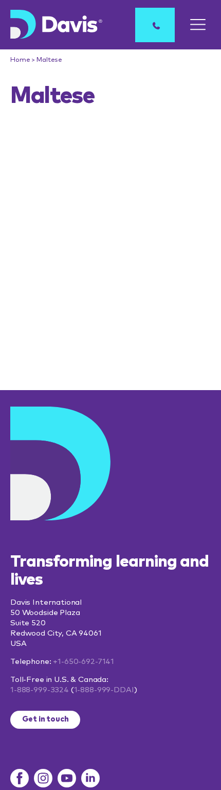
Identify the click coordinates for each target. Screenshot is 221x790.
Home (20, 60)
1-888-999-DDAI (104, 690)
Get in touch (45, 719)
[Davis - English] (56, 24)
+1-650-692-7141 (83, 661)
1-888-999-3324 (39, 690)
